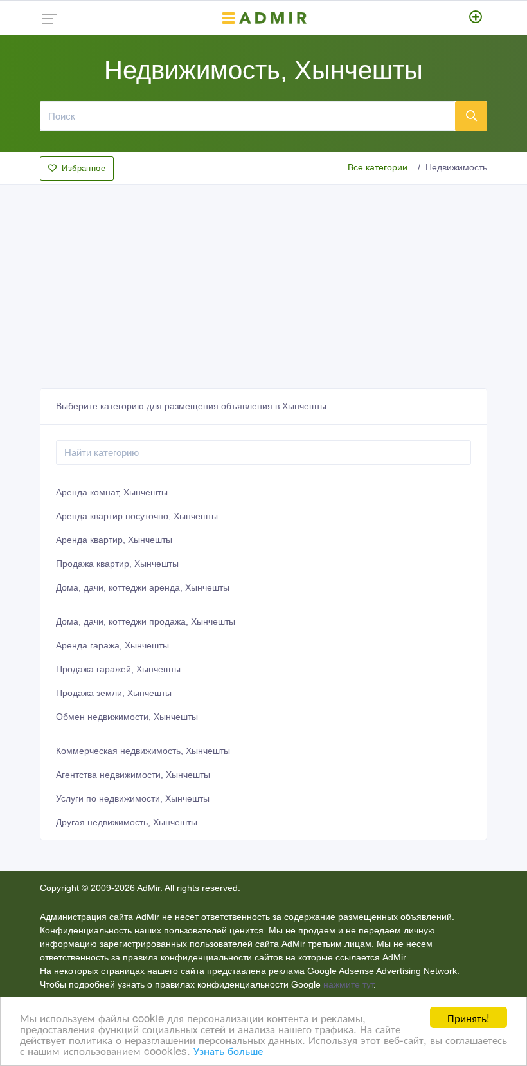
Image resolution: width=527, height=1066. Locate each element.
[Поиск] (471, 116)
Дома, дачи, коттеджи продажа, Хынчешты (145, 621)
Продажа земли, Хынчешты (114, 693)
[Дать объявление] (476, 18)
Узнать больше (228, 1050)
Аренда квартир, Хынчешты (114, 540)
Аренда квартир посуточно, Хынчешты (137, 516)
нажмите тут (348, 984)
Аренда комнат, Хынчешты (112, 492)
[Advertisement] (263, 282)
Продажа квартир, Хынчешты (117, 563)
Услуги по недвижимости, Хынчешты (133, 798)
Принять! (468, 1017)
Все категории (377, 167)
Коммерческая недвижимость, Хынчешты (143, 751)
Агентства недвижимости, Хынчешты (133, 774)
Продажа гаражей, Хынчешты (118, 669)
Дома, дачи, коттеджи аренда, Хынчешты (142, 587)
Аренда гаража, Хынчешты (112, 645)
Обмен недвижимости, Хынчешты (127, 717)
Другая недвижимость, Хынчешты (126, 822)
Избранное (83, 168)
